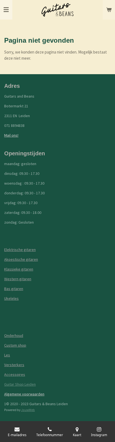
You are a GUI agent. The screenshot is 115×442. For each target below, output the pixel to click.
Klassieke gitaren (18, 269)
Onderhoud (13, 335)
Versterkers (14, 364)
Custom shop (15, 345)
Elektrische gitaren (20, 249)
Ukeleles (11, 298)
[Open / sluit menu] (6, 10)
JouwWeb (28, 410)
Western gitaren (17, 278)
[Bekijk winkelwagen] (109, 10)
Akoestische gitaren (21, 259)
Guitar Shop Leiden (20, 384)
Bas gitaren (13, 288)
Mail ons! (11, 135)
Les (7, 355)
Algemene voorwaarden (24, 394)
